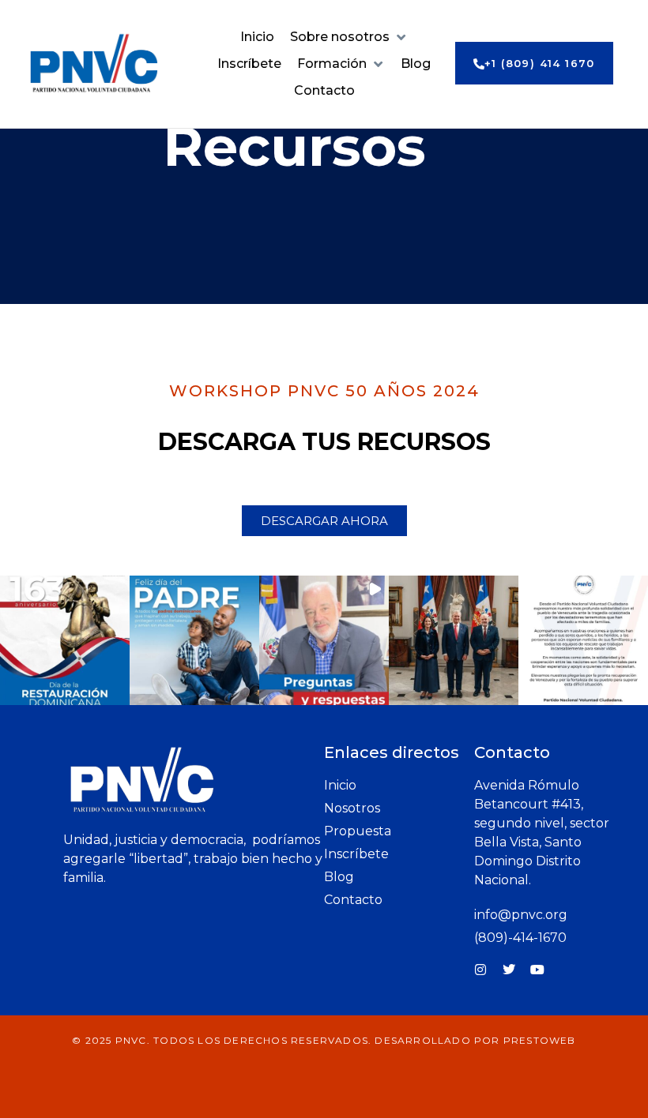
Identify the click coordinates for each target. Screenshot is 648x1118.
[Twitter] (509, 969)
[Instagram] (480, 969)
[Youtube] (537, 969)
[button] (349, 37)
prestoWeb (539, 1040)
